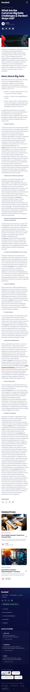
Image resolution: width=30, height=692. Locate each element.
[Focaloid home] (5, 2)
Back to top (5, 688)
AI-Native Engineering (9, 616)
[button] (27, 2)
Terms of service (14, 685)
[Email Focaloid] (12, 600)
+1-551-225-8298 (8, 639)
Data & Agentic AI (7, 612)
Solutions (6, 619)
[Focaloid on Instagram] (5, 600)
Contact (22, 685)
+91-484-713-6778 (8, 661)
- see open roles (11, 604)
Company (5, 622)
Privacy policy (4, 685)
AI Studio (5, 609)
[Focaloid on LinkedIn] (2, 600)
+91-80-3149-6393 (8, 650)
